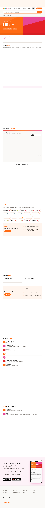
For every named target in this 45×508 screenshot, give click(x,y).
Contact (34, 494)
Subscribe (39, 8)
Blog (34, 490)
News (19, 8)
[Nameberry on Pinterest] (7, 497)
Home (4, 15)
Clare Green (6, 21)
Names (10, 8)
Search (39, 12)
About (34, 492)
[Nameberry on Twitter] (3, 497)
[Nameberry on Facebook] (5, 497)
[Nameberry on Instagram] (9, 497)
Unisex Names (5, 494)
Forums (24, 8)
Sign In (33, 8)
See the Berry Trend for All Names (22, 164)
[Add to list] (13, 25)
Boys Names (5, 492)
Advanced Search (16, 492)
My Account (25, 494)
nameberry (7, 502)
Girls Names (5, 490)
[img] (22, 145)
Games (29, 8)
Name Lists (15, 490)
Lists (15, 8)
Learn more (27, 233)
